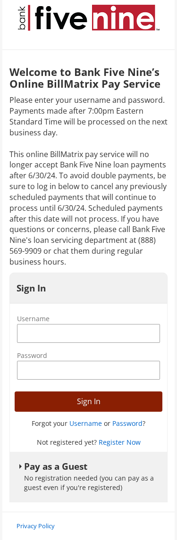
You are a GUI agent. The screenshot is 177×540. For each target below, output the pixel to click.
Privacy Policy (36, 526)
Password (32, 355)
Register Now (120, 442)
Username (33, 318)
